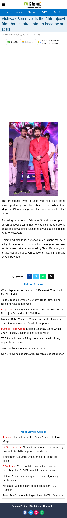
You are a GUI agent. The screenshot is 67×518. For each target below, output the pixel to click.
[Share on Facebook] (29, 276)
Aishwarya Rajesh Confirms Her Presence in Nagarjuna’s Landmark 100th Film (32, 311)
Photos (31, 12)
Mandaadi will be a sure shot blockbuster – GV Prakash (29, 487)
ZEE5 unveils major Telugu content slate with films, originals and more (30, 340)
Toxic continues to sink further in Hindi (23, 348)
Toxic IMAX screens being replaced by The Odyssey (33, 495)
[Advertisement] (33, 84)
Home (6, 12)
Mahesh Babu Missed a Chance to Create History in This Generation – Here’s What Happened (31, 321)
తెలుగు (57, 12)
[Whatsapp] (42, 512)
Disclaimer (35, 506)
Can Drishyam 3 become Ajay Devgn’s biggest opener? (33, 354)
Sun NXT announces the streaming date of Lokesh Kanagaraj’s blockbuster (33, 449)
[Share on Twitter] (36, 276)
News (19, 12)
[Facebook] (25, 512)
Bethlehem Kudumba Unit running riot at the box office (30, 458)
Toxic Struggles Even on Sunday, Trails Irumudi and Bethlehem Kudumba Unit (30, 302)
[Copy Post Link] (51, 276)
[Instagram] (36, 512)
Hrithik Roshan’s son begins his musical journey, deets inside (31, 478)
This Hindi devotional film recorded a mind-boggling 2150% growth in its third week (31, 468)
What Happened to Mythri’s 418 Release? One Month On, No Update (32, 292)
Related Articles (33, 284)
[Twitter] (30, 512)
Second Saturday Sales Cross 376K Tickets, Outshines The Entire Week (31, 330)
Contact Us (49, 506)
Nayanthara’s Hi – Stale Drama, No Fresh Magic (32, 439)
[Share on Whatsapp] (43, 276)
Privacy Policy (20, 506)
